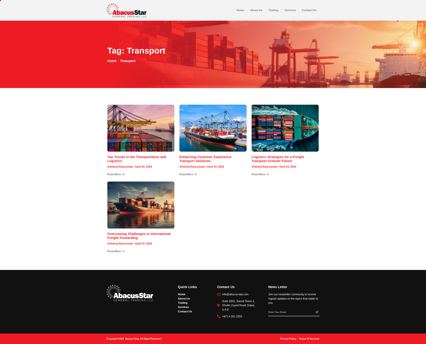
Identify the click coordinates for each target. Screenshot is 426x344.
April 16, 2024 (143, 166)
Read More (114, 174)
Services (290, 10)
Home (240, 10)
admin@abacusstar (120, 166)
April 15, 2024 (215, 166)
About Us (256, 10)
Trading (273, 10)
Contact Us (309, 10)
